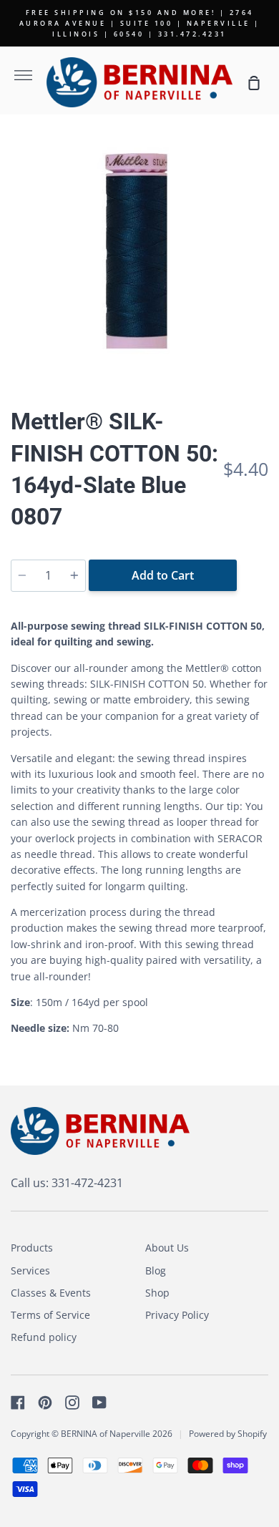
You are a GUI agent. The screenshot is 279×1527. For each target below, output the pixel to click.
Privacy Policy (177, 1315)
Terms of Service (50, 1315)
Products (32, 1247)
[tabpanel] (139, 256)
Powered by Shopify (228, 1434)
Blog (155, 1270)
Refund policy (44, 1337)
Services (30, 1270)
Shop (157, 1292)
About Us (167, 1247)
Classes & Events (51, 1292)
